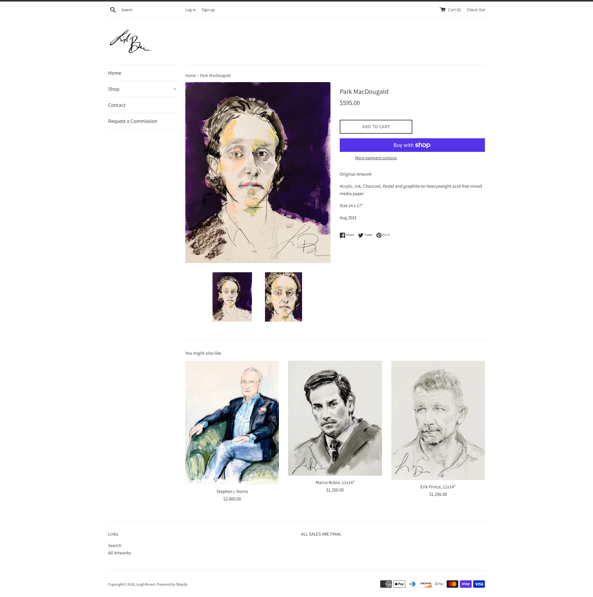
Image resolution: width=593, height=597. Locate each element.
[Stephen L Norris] (232, 423)
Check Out (476, 9)
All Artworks (119, 553)
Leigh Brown (145, 584)
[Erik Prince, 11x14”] (438, 420)
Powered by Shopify (172, 584)
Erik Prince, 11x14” (438, 487)
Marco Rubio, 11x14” (335, 482)
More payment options (376, 158)
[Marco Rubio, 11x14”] (335, 418)
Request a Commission (132, 121)
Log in (190, 9)
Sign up (208, 9)
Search (114, 545)
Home (114, 72)
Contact (117, 105)
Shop (142, 89)
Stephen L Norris (232, 491)
